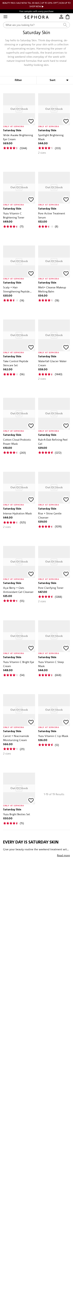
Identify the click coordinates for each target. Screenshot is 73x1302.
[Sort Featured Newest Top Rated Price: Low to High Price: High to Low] (55, 80)
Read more (63, 855)
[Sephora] (36, 17)
